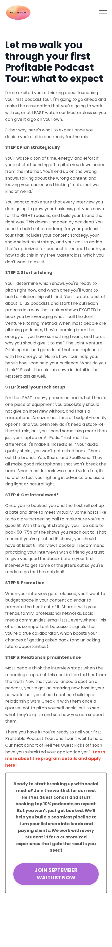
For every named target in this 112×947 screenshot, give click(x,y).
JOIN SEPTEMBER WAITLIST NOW (56, 874)
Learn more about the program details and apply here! (55, 758)
